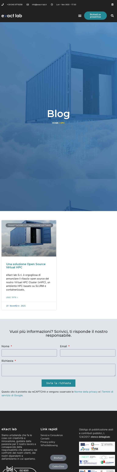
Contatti (45, 438)
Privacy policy (48, 441)
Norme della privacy (86, 391)
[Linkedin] (112, 4)
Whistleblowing (49, 445)
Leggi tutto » (12, 297)
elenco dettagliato (100, 437)
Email (64, 346)
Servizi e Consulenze (52, 435)
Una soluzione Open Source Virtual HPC (26, 265)
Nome (6, 346)
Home (55, 123)
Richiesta (8, 361)
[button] (79, 15)
